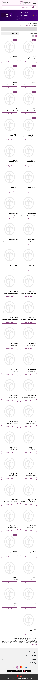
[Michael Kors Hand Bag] (9, 203)
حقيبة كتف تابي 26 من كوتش (11, 58)
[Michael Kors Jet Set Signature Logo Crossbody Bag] (9, 151)
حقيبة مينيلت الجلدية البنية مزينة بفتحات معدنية (25, 293)
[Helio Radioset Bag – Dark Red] (9, 307)
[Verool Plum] (28, 515)
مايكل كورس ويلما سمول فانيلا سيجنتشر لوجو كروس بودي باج (22, 58)
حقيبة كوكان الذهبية (31, 449)
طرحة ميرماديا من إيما (13, 345)
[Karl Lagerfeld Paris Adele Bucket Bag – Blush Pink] (28, 177)
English (5, 3)
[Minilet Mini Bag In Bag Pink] (9, 281)
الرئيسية (34, 25)
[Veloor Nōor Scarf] (28, 593)
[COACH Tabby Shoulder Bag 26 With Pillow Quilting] (9, 46)
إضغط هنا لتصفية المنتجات (28, 29)
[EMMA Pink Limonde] (9, 437)
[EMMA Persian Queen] (28, 567)
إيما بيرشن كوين (33, 579)
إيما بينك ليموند (14, 449)
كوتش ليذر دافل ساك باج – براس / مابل (27, 110)
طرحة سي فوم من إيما (31, 423)
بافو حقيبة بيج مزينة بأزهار (30, 553)
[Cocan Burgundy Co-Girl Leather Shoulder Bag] (28, 385)
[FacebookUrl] (23, 676)
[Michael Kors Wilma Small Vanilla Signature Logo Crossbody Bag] (28, 46)
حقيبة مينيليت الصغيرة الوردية (11, 293)
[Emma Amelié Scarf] (9, 385)
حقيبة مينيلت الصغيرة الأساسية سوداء (27, 319)
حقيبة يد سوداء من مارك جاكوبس (28, 215)
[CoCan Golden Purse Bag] (28, 437)
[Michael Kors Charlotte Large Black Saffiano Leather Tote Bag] (28, 125)
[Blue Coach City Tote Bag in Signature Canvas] (28, 151)
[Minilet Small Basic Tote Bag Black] (28, 307)
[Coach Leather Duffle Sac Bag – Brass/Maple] (28, 98)
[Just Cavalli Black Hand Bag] (9, 229)
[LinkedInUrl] (14, 676)
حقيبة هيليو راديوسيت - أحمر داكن (10, 319)
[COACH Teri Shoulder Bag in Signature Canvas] (9, 541)
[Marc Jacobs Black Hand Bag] (28, 203)
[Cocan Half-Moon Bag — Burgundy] (9, 593)
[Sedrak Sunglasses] (28, 255)
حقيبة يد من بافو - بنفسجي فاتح (10, 501)
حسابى (34, 659)
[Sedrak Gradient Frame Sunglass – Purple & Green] (28, 489)
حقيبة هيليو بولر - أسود (31, 345)
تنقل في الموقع (31, 655)
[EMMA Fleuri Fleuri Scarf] (28, 463)
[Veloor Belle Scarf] (9, 177)
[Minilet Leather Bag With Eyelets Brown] (28, 281)
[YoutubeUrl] (18, 676)
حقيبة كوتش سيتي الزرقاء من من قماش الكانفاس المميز (23, 163)
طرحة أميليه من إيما (13, 397)
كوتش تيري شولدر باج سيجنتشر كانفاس (9, 553)
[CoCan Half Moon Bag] (28, 359)
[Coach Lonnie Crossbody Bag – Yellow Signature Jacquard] (9, 125)
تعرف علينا (32, 652)
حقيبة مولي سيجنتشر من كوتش (29, 84)
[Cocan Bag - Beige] (28, 620)
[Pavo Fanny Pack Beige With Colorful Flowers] (28, 541)
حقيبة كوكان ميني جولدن (12, 423)
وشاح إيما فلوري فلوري (31, 475)
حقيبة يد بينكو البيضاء (31, 241)
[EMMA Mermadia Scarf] (9, 333)
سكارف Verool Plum (31, 527)
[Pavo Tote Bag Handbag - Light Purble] (9, 489)
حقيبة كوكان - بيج (32, 631)
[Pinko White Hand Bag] (28, 229)
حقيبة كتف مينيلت (13, 267)
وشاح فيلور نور (33, 605)
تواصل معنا (32, 663)
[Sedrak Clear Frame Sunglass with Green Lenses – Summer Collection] (9, 567)
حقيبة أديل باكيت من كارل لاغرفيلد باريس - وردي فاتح (24, 189)
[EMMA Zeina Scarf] (9, 359)
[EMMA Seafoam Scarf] (28, 411)
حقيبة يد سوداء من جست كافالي (10, 241)
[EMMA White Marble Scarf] (9, 463)
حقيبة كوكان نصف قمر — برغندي (10, 605)
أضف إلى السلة (28, 61)
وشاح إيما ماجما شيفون (12, 527)
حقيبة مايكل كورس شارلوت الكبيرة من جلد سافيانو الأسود (23, 136)
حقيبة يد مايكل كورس (13, 215)
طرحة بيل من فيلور (13, 189)
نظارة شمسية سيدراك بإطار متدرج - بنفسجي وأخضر (24, 501)
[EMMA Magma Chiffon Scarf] (9, 515)
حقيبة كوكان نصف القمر (30, 371)
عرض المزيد (34, 644)
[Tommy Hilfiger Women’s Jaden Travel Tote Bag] (9, 98)
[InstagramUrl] (21, 676)
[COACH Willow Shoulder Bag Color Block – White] (9, 72)
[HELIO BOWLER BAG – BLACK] (28, 333)
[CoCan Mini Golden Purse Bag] (9, 411)
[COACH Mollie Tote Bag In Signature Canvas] (28, 72)
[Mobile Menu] (34, 2)
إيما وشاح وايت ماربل (13, 475)
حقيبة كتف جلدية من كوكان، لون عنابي (27, 397)
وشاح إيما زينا (15, 371)
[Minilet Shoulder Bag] (9, 255)
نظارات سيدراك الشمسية (30, 267)
